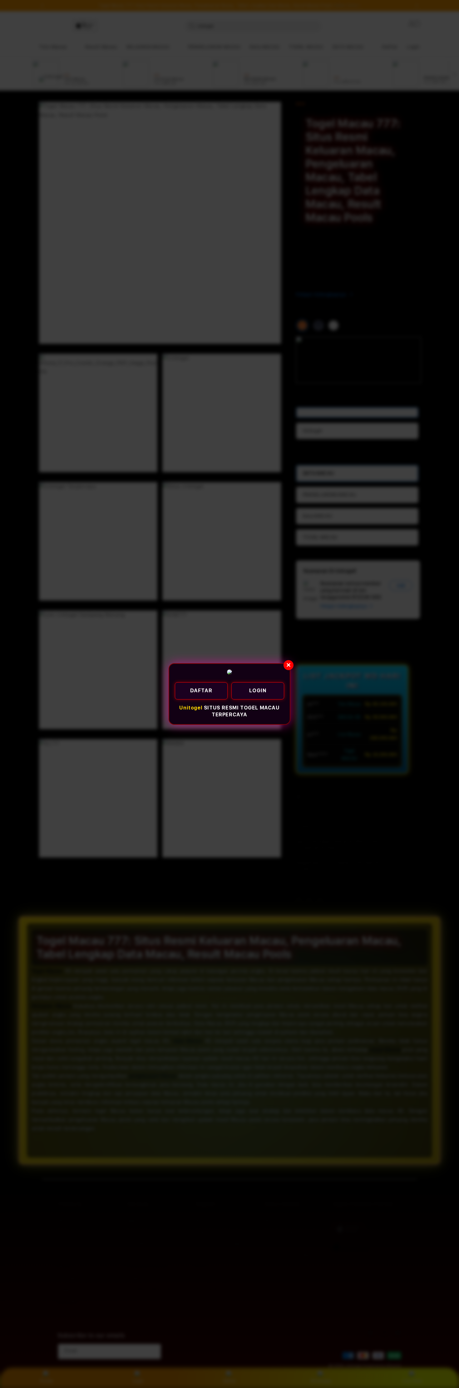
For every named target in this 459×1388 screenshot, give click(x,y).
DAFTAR (201, 691)
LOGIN (258, 691)
